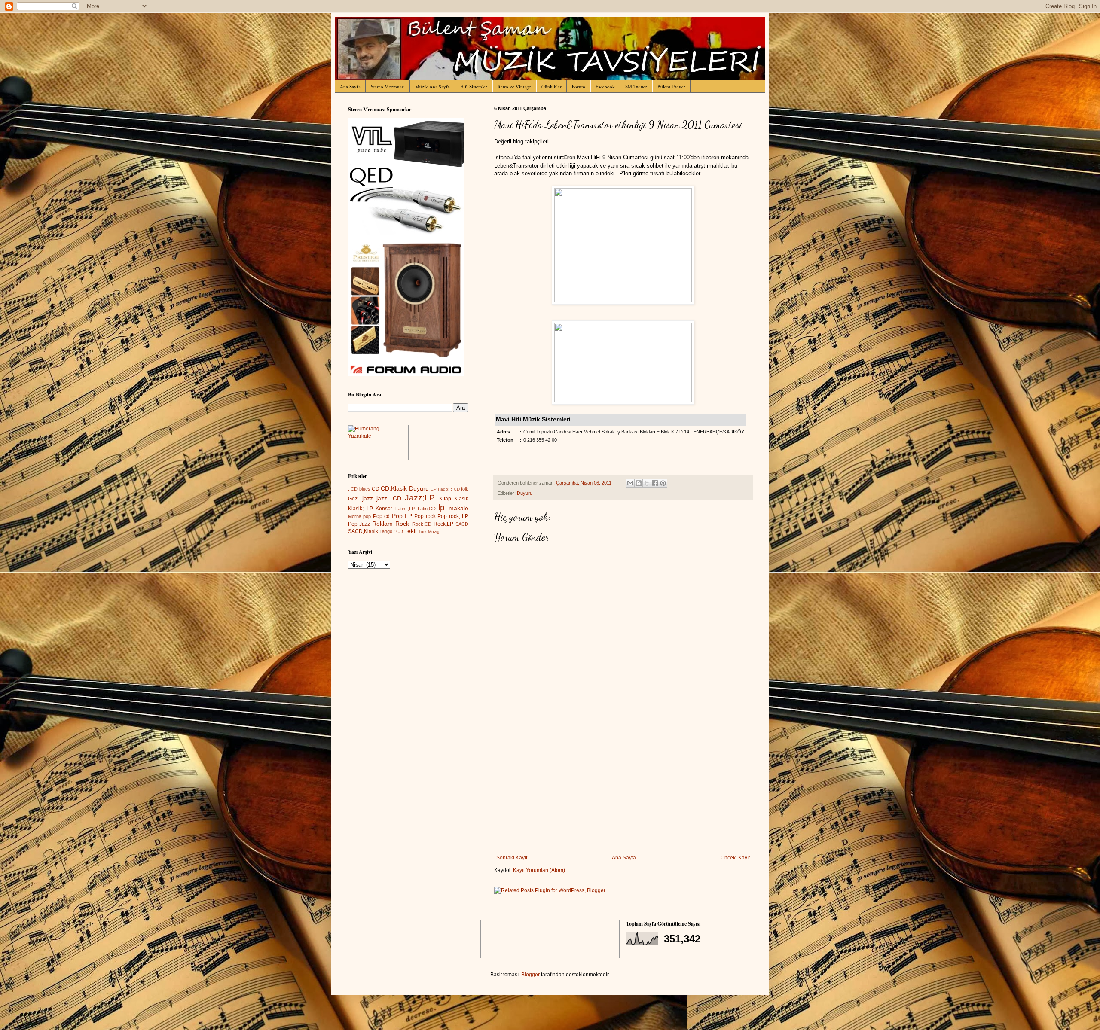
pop (367, 516)
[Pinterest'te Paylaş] (663, 483)
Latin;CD (427, 508)
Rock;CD (421, 524)
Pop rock (424, 516)
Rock (402, 523)
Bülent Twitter (671, 86)
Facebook (605, 86)
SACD (461, 524)
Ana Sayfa (350, 86)
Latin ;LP (405, 508)
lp (441, 507)
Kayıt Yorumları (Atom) (539, 870)
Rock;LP (443, 524)
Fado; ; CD (449, 489)
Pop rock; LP (452, 516)
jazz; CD (388, 498)
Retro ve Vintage (514, 86)
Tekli (410, 530)
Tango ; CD (391, 531)
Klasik (461, 499)
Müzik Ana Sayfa (432, 86)
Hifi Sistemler (473, 86)
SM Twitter (636, 86)
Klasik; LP (360, 509)
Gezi (353, 499)
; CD (353, 488)
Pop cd (381, 516)
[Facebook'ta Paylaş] (655, 483)
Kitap (445, 499)
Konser (384, 509)
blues (364, 488)
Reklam (382, 523)
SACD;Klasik (363, 531)
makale (458, 508)
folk (464, 488)
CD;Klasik (394, 488)
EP (434, 489)
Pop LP (402, 515)
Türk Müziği (429, 531)
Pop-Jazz (359, 524)
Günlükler (551, 86)
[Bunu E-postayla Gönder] (630, 483)
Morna (354, 516)
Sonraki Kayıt (511, 858)
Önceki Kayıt (735, 858)
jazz (367, 498)
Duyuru (524, 493)
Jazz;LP (420, 497)
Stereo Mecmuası (388, 86)
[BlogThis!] (638, 483)
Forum (578, 86)
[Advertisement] (623, 790)
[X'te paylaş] (646, 483)
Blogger (530, 975)
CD (375, 489)
